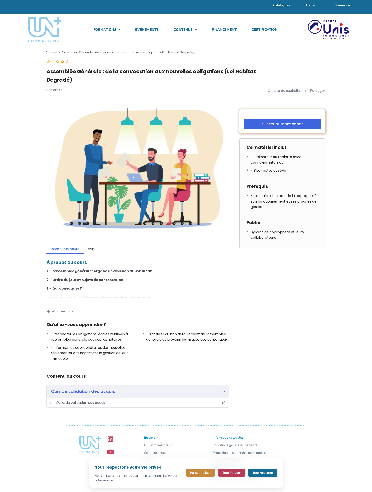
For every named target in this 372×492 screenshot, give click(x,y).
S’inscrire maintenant (282, 124)
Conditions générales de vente (235, 445)
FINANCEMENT (224, 29)
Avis (91, 248)
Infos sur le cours (65, 248)
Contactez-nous (155, 452)
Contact (311, 5)
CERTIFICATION (264, 29)
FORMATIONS (104, 29)
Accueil (51, 52)
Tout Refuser (231, 472)
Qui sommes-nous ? (158, 445)
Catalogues (281, 5)
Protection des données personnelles (240, 452)
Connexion (342, 5)
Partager (317, 90)
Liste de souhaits (286, 90)
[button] (106, 29)
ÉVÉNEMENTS (146, 29)
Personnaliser (200, 472)
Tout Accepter (263, 472)
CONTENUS (183, 29)
